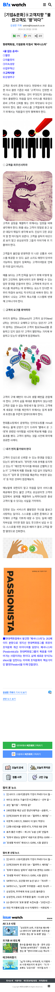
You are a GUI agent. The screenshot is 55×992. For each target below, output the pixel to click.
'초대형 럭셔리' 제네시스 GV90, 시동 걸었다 (27, 842)
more (49, 918)
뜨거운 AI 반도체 (11, 940)
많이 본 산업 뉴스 (11, 852)
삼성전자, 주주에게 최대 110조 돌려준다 (25, 891)
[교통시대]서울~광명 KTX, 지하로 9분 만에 (26, 826)
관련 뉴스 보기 (9, 698)
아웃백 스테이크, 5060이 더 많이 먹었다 (25, 821)
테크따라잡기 (9, 957)
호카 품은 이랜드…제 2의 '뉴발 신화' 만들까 (27, 832)
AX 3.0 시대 (9, 923)
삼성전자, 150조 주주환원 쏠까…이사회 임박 (27, 897)
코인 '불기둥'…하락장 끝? (18, 805)
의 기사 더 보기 (15, 692)
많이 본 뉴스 (9, 787)
